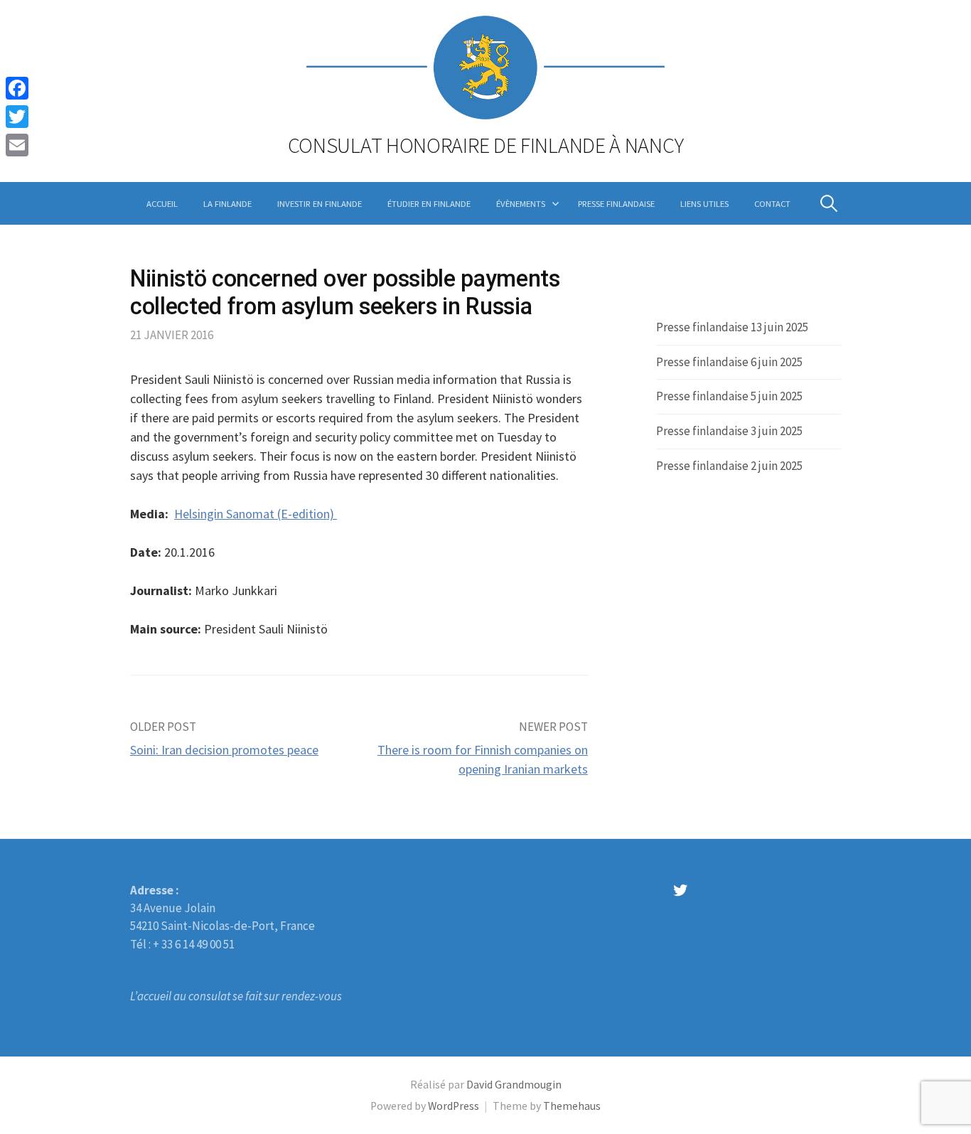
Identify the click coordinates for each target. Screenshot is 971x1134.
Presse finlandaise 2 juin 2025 (729, 466)
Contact (772, 203)
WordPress (453, 1106)
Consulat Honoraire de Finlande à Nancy (486, 145)
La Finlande (227, 203)
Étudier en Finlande (429, 203)
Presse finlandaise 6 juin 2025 (729, 362)
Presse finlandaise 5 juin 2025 (729, 396)
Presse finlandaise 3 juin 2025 (729, 431)
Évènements (520, 203)
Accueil (162, 203)
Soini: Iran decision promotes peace (224, 750)
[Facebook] (17, 88)
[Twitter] (17, 116)
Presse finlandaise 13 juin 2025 (732, 327)
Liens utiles (704, 203)
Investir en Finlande (319, 203)
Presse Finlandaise (616, 203)
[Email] (17, 145)
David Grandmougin (514, 1084)
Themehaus (572, 1106)
